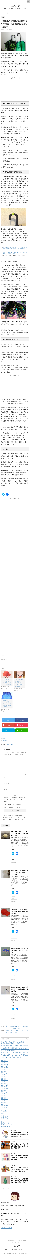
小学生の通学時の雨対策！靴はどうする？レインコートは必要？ (19, 950)
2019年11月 (4, 1066)
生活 (2, 1115)
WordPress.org (5, 1126)
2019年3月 (4, 1080)
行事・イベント (6, 1118)
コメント (7, 757)
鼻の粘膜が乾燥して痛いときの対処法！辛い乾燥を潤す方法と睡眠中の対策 (19, 1134)
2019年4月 (4, 1078)
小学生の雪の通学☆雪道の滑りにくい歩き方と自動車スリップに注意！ (19, 872)
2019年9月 (4, 1069)
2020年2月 (4, 1062)
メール (6, 783)
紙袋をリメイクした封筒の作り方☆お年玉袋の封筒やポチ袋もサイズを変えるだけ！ (19, 1169)
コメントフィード (6, 1124)
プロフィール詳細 (6, 1228)
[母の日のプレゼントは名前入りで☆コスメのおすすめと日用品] (6, 674)
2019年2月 (4, 1081)
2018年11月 (4, 1087)
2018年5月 (4, 1097)
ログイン (4, 1121)
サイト (5, 789)
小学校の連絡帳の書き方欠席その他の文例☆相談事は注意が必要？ (19, 989)
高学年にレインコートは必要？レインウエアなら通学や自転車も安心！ (6, 704)
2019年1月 (4, 1083)
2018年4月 (4, 1099)
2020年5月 (4, 1061)
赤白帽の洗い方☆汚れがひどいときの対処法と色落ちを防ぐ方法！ (19, 911)
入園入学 (4, 1112)
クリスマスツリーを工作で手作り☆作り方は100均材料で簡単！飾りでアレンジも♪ (19, 1180)
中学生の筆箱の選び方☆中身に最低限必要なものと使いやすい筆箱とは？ (19, 1146)
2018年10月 (4, 1088)
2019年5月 (4, 1076)
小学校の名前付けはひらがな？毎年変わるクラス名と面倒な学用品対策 (19, 683)
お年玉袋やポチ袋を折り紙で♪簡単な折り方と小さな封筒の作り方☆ (19, 1157)
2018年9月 (4, 1090)
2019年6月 (4, 1074)
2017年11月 (4, 1107)
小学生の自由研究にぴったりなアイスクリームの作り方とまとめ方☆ (19, 833)
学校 (4, 738)
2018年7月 (4, 1093)
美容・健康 (4, 1117)
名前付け (5, 740)
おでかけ (4, 1110)
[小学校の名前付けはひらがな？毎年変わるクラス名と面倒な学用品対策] (19, 674)
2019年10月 (4, 1068)
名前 (6, 778)
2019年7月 (4, 1073)
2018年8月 (4, 1092)
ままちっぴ (15, 6)
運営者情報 (17, 1242)
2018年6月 (4, 1095)
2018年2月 (4, 1102)
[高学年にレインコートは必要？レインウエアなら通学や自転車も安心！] (6, 695)
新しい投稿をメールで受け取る (13, 807)
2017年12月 (4, 1106)
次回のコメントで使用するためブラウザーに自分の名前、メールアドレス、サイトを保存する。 (15, 799)
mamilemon (10, 744)
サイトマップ (18, 1240)
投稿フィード (5, 1123)
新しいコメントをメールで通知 (13, 804)
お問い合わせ (10, 1240)
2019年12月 (4, 1064)
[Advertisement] (15, 89)
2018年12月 (4, 1085)
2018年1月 (4, 1104)
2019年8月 (4, 1071)
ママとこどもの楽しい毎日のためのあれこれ (15, 1249)
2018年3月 (4, 1100)
